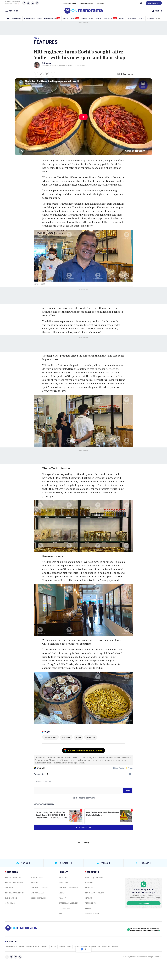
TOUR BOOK (109, 18)
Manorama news (86, 3)
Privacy (62, 898)
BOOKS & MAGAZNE (38, 898)
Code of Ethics (92, 913)
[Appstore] (118, 929)
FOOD (91, 18)
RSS (60, 913)
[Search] (141, 3)
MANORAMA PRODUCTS (68, 888)
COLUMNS (150, 18)
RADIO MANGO (11, 898)
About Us (63, 877)
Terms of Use (64, 908)
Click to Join (144, 903)
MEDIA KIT (63, 893)
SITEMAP (88, 898)
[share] (41, 74)
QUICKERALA (10, 903)
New (58, 18)
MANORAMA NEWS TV (39, 888)
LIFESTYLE (45, 947)
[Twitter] (37, 3)
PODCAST (106, 947)
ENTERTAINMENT (29, 18)
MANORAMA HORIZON (14, 883)
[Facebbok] (7, 957)
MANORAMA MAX (38, 893)
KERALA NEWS (16, 18)
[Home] (8, 18)
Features (46, 42)
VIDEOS (121, 18)
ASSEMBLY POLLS (52, 18)
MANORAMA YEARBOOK (14, 893)
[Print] (47, 74)
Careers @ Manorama (68, 903)
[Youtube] (32, 3)
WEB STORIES (131, 18)
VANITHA (34, 883)
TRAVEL (98, 18)
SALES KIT (89, 883)
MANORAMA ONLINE (69, 3)
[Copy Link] (53, 74)
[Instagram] (28, 3)
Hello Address (37, 877)
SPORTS (65, 18)
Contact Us (64, 883)
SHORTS (141, 18)
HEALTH (84, 18)
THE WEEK (9, 888)
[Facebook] (24, 3)
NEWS (40, 18)
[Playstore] (101, 929)
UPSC (75, 18)
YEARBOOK (100, 3)
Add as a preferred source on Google (85, 750)
